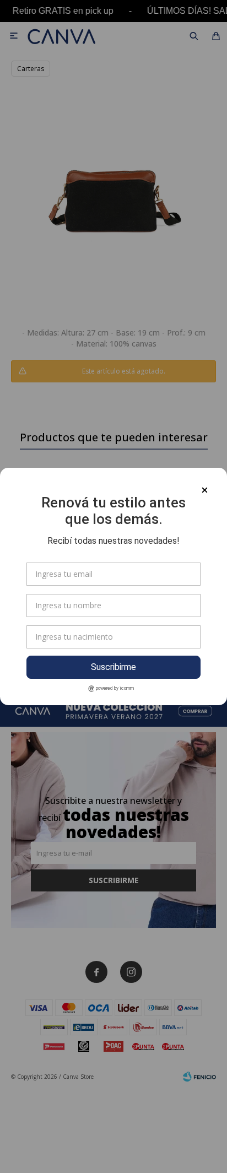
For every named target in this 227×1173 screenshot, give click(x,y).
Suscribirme (113, 667)
